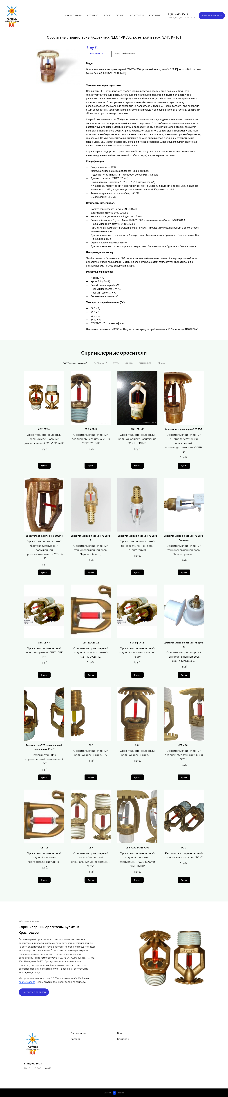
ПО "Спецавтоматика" (75, 363)
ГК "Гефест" (100, 363)
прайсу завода (27, 982)
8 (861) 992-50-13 (178, 14)
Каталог (92, 15)
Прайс (120, 15)
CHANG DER (145, 363)
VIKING (129, 363)
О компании (73, 15)
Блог (107, 15)
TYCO (116, 363)
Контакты (137, 15)
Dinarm (161, 363)
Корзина (155, 15)
